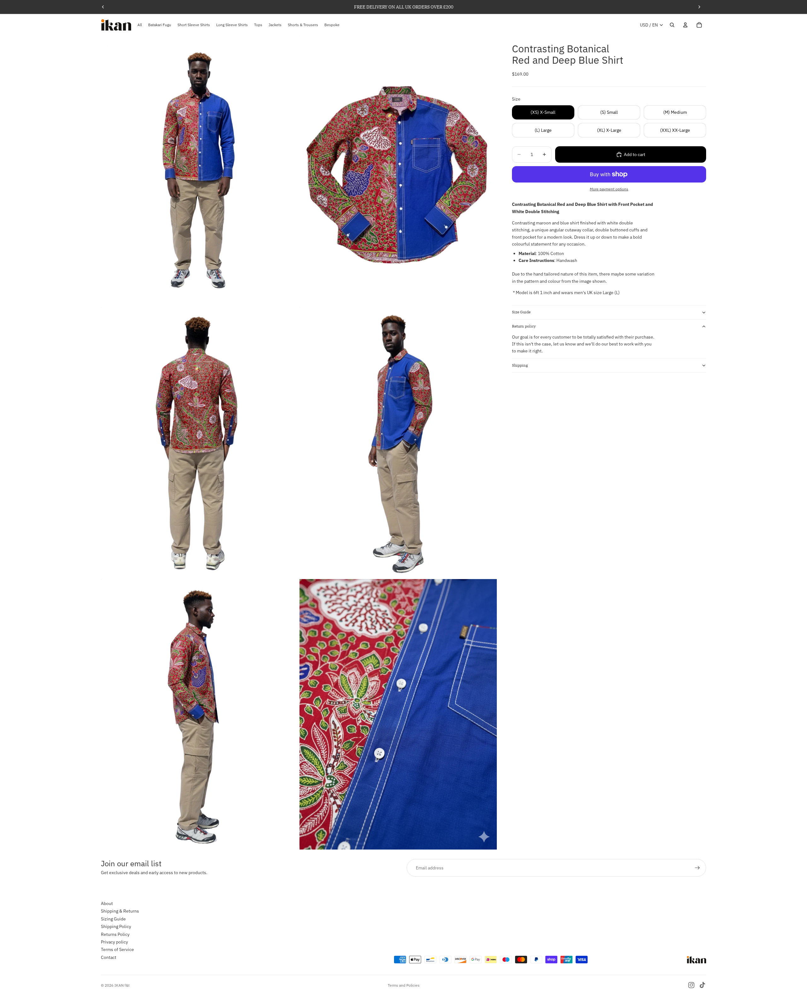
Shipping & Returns (120, 911)
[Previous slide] (103, 7)
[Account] (685, 25)
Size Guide (521, 312)
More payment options (609, 189)
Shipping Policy (116, 926)
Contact (108, 957)
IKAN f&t (122, 985)
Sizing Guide (113, 919)
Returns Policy (115, 934)
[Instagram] (691, 985)
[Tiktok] (702, 985)
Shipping (520, 365)
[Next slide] (699, 7)
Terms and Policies (404, 985)
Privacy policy (114, 942)
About (107, 903)
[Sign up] (697, 868)
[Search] (672, 25)
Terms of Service (117, 950)
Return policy (524, 326)
